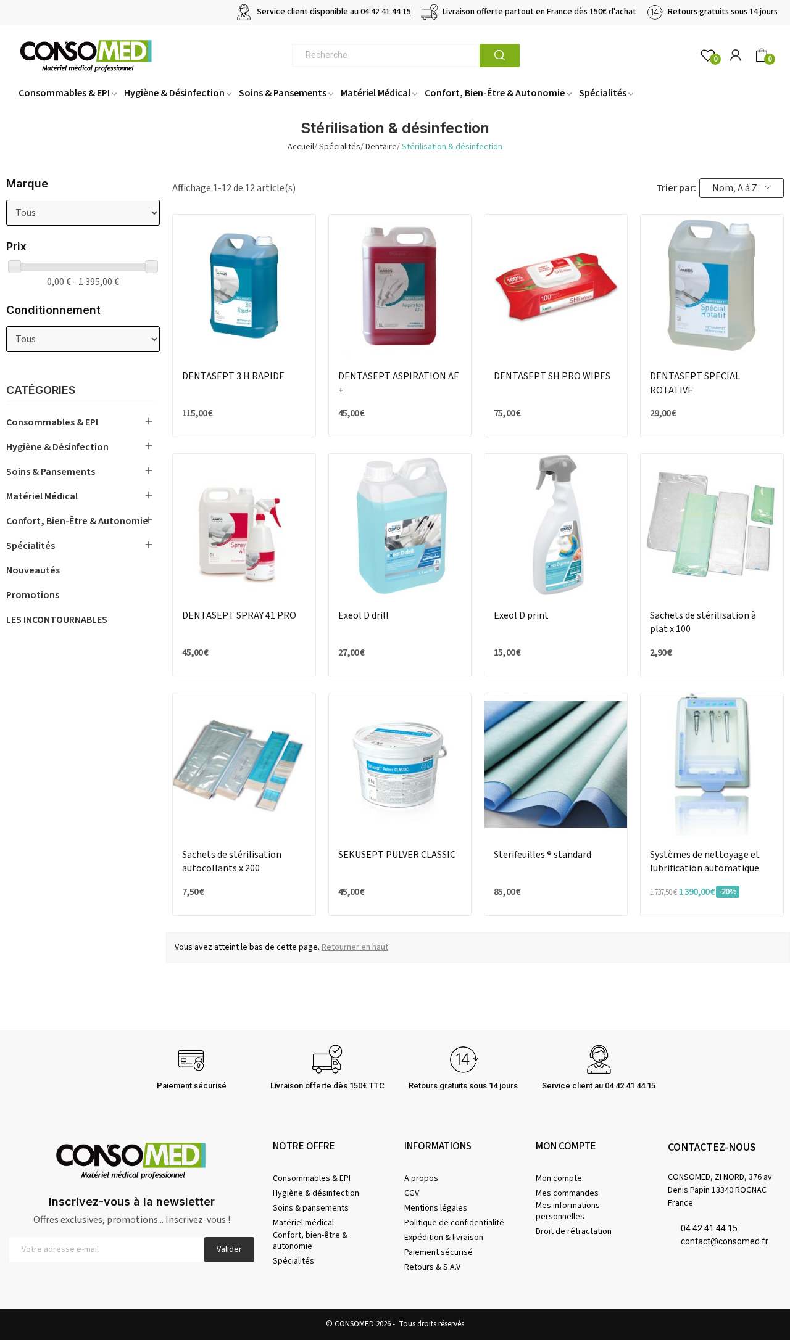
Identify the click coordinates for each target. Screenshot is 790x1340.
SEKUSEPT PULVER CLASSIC (396, 854)
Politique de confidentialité (454, 1222)
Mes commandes (567, 1193)
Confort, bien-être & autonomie (77, 521)
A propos (421, 1178)
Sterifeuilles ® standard (542, 854)
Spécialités (30, 546)
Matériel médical (42, 496)
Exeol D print (521, 615)
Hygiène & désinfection (57, 447)
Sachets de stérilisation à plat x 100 (703, 622)
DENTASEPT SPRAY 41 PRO (239, 615)
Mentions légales (435, 1208)
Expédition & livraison (443, 1237)
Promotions (32, 595)
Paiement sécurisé (438, 1252)
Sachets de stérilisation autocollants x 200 (231, 861)
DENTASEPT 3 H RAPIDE (233, 376)
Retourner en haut (355, 947)
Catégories (40, 391)
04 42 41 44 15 (385, 12)
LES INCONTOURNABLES (56, 620)
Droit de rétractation (574, 1231)
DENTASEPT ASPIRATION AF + (398, 383)
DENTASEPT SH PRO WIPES (552, 376)
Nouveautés (33, 570)
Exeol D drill (363, 615)
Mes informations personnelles (568, 1211)
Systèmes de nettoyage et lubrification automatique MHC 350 (705, 862)
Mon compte (559, 1178)
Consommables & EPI (52, 422)
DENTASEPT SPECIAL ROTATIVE (695, 383)
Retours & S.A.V (432, 1267)
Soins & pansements (50, 472)
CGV (411, 1193)
